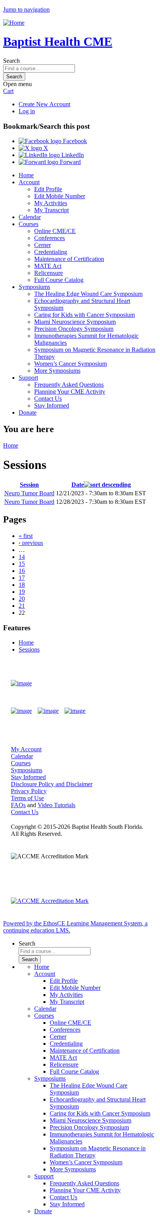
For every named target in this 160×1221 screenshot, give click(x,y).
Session (29, 484)
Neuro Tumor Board (29, 493)
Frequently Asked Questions (69, 384)
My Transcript (51, 210)
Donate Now (126, 683)
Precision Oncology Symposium (73, 328)
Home (26, 175)
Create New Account (44, 104)
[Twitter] (48, 710)
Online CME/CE (55, 231)
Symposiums (34, 287)
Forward (69, 162)
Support (28, 377)
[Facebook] (21, 710)
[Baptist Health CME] (21, 683)
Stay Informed (51, 405)
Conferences (49, 238)
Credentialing (50, 252)
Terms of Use (27, 798)
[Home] (13, 22)
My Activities (50, 203)
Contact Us (48, 398)
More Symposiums (57, 370)
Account (29, 182)
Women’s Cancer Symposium (70, 363)
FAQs (18, 805)
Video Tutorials (56, 805)
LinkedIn (72, 155)
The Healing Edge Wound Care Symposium (88, 294)
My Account (26, 749)
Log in (27, 111)
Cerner (42, 245)
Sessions (29, 649)
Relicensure (48, 273)
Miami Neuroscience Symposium (75, 321)
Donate (28, 412)
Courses (28, 224)
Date (77, 484)
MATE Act (47, 266)
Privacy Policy (29, 791)
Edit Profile (48, 189)
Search (11, 60)
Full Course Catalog (58, 280)
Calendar (30, 217)
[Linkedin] (74, 710)
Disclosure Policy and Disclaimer (51, 784)
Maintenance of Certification (69, 259)
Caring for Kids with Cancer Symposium (84, 314)
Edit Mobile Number (59, 196)
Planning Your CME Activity (69, 391)
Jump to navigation (26, 9)
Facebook (74, 141)
